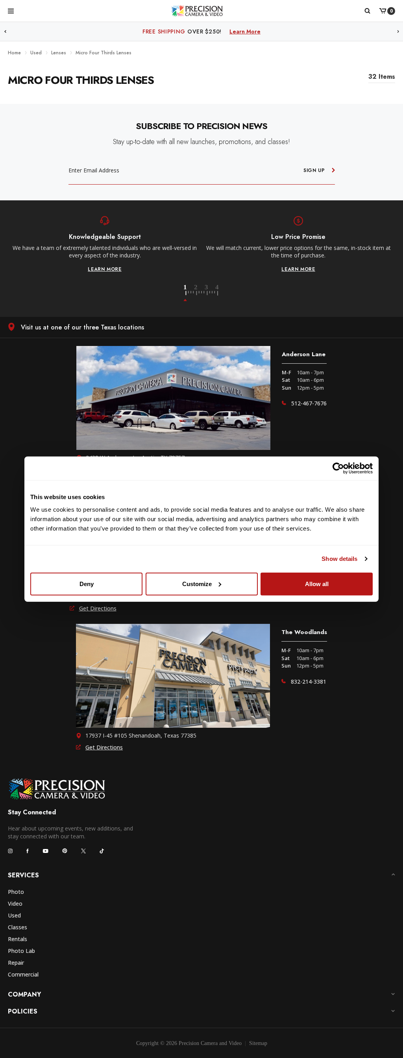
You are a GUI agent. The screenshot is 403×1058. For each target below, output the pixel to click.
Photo (16, 891)
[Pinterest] (64, 850)
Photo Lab (21, 950)
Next (398, 31)
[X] (83, 851)
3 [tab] (211, 293)
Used (14, 915)
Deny (86, 583)
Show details (339, 558)
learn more (105, 269)
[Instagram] (10, 851)
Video (15, 903)
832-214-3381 (308, 681)
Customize (197, 583)
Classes (17, 927)
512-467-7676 (309, 403)
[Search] (367, 11)
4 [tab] (217, 293)
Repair (16, 962)
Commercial (23, 974)
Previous (5, 31)
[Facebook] (27, 851)
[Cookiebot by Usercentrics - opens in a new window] (338, 468)
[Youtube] (45, 851)
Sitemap (258, 1043)
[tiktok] (102, 851)
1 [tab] (189, 293)
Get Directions (97, 608)
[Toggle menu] (11, 10)
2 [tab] (200, 293)
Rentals (17, 939)
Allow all (317, 583)
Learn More (263, 31)
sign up (314, 170)
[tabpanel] (105, 244)
